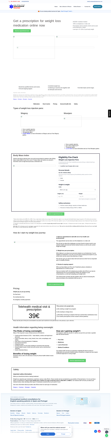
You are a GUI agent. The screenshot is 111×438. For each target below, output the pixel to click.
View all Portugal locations (63, 415)
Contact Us (87, 6)
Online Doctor (77, 6)
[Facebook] (95, 431)
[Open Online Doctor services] (82, 6)
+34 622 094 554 (25, 1)
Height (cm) (60, 193)
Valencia (34, 413)
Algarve (58, 413)
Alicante (23, 413)
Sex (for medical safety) (65, 172)
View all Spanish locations (17, 415)
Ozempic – (20, 99)
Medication (36, 104)
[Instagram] (99, 431)
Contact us (28, 426)
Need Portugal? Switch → (67, 11)
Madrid (28, 413)
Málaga (18, 413)
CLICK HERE (69, 148)
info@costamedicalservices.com (94, 1)
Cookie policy (28, 430)
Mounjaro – (25, 99)
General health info (65, 104)
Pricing (55, 104)
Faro (63, 413)
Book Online (97, 6)
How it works (46, 104)
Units (60, 187)
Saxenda (30, 99)
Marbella (12, 413)
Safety (76, 104)
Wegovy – (15, 99)
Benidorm (46, 413)
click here (32, 424)
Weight (81, 193)
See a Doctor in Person (65, 6)
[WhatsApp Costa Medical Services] (106, 435)
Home (56, 6)
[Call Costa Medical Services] (106, 432)
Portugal (63, 434)
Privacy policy (21, 430)
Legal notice (13, 430)
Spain (48, 434)
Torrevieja (40, 413)
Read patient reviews (73, 423)
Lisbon (67, 413)
